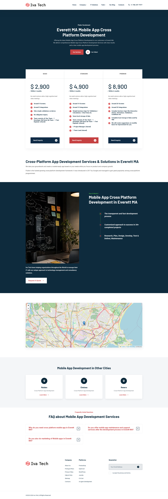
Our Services (77, 52)
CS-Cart (81, 478)
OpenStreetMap (131, 346)
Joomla (81, 475)
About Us (67, 465)
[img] (84, 325)
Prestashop (82, 465)
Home (74, 5)
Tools (103, 5)
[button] (84, 323)
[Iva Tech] (36, 5)
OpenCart (82, 469)
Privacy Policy (69, 472)
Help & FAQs (68, 475)
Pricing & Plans (69, 469)
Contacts (121, 5)
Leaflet (123, 346)
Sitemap (67, 478)
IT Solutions (94, 5)
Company (83, 5)
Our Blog (112, 5)
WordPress (82, 472)
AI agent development (85, 481)
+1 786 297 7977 (136, 5)
